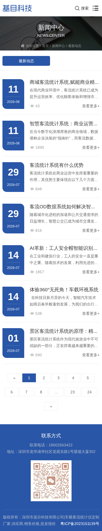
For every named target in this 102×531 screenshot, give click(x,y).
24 (89, 392)
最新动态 (74, 45)
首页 (45, 45)
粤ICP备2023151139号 (79, 523)
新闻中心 (58, 45)
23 (72, 392)
